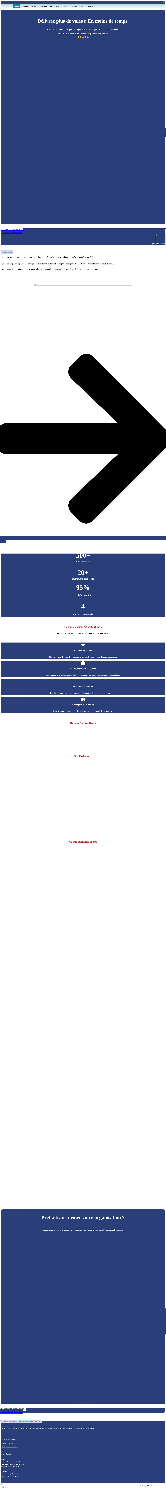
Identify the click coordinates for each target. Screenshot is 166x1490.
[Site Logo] (5, 6)
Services (34, 6)
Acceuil (17, 6)
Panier (65, 6)
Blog (51, 6)
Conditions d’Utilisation (9, 1439)
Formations (25, 6)
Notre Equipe (43, 6)
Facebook (2, 1433)
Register (90, 6)
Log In (82, 6)
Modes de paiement (8, 1443)
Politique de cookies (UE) (9, 1447)
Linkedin (6, 1433)
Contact (58, 6)
